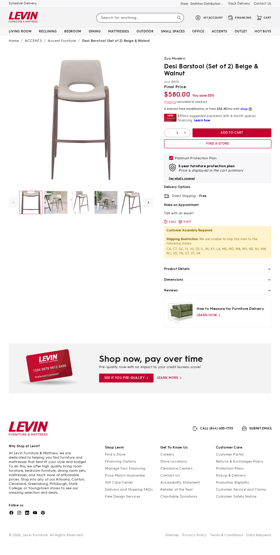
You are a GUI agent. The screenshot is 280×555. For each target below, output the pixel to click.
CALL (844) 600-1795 (216, 428)
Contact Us (262, 3)
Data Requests (258, 535)
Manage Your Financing (125, 468)
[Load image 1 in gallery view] (30, 202)
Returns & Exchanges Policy (240, 461)
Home (14, 41)
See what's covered (182, 178)
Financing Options (120, 461)
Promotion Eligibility (232, 482)
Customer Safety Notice (236, 496)
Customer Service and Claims (241, 489)
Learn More (167, 378)
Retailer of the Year (176, 489)
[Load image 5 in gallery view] (131, 202)
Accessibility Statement (180, 482)
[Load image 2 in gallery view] (55, 202)
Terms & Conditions (226, 535)
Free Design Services (122, 496)
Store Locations (173, 461)
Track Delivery (239, 3)
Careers (167, 454)
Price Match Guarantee (125, 475)
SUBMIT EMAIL (260, 428)
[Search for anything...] (179, 17)
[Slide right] (148, 202)
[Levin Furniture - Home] (23, 17)
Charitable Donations (178, 496)
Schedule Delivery (23, 3)
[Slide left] (13, 202)
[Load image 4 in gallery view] (105, 202)
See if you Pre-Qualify (124, 378)
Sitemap (172, 535)
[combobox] (140, 17)
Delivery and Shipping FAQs (129, 489)
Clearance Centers (176, 468)
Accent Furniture (62, 41)
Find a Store (115, 454)
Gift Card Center (119, 482)
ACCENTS (33, 41)
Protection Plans (230, 468)
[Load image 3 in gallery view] (81, 202)
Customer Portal (230, 454)
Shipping (170, 101)
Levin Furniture (35, 535)
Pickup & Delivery (231, 475)
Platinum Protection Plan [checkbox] (196, 158)
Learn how (207, 315)
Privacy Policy (194, 535)
